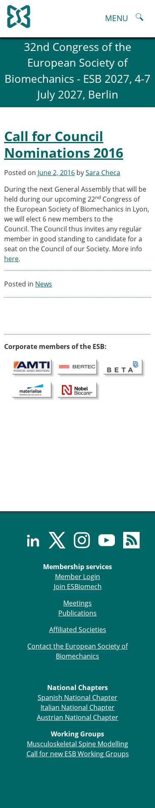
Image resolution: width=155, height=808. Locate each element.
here (11, 258)
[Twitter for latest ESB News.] (53, 540)
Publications (77, 613)
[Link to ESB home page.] (77, 14)
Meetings (77, 603)
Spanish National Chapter (77, 697)
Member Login (77, 576)
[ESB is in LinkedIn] (28, 540)
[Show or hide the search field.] (139, 18)
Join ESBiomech (78, 586)
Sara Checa (103, 172)
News (43, 284)
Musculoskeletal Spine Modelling (77, 743)
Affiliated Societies (77, 629)
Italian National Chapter (77, 707)
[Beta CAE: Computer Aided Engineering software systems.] (123, 366)
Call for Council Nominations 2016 (63, 144)
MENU (116, 18)
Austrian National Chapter (77, 717)
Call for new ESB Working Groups (77, 753)
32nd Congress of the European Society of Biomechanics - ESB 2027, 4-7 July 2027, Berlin (77, 71)
